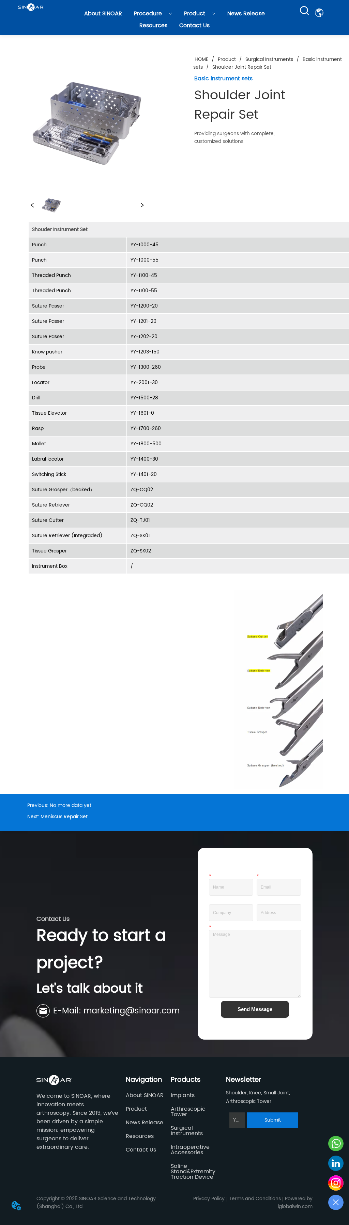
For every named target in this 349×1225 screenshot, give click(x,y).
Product (194, 13)
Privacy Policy (209, 1199)
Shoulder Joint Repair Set (241, 67)
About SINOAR (103, 13)
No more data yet (70, 805)
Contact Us (194, 25)
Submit (272, 1120)
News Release (246, 13)
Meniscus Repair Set (64, 817)
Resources (153, 25)
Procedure (148, 13)
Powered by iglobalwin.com (295, 1202)
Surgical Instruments (269, 59)
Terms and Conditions (255, 1199)
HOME (201, 59)
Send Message (255, 1009)
